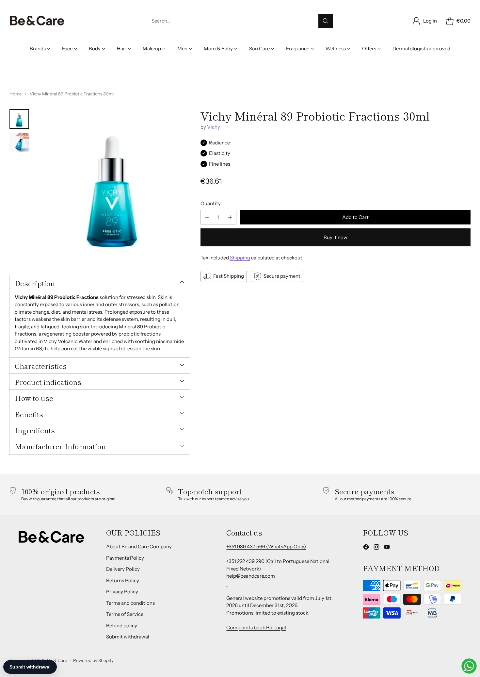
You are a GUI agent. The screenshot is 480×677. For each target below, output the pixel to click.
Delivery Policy (123, 569)
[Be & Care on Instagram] (376, 548)
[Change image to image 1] (19, 119)
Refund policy (121, 625)
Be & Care (57, 660)
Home (15, 93)
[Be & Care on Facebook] (366, 548)
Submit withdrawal (127, 637)
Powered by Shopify (93, 660)
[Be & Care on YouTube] (387, 548)
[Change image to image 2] (19, 142)
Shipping (240, 258)
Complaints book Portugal (256, 627)
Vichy (213, 127)
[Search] (325, 21)
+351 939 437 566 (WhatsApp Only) (266, 546)
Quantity (210, 203)
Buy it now (335, 238)
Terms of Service (124, 614)
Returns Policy (122, 580)
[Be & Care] (37, 21)
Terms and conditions (130, 603)
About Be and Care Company (139, 546)
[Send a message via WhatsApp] (469, 666)
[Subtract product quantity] (207, 217)
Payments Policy (125, 558)
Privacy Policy (122, 591)
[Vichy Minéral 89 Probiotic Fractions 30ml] (112, 186)
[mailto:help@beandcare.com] (226, 583)
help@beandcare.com (250, 576)
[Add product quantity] (230, 217)
